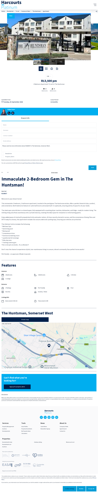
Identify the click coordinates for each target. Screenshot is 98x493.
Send (92, 168)
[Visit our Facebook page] (41, 417)
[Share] (96, 11)
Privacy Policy (58, 160)
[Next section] (7, 173)
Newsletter (8, 154)
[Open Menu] (94, 4)
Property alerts (9, 157)
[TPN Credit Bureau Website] (18, 466)
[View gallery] (41, 68)
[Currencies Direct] (38, 465)
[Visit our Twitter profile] (45, 417)
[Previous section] (2, 173)
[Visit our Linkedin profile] (49, 417)
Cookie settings (69, 489)
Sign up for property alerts (17, 387)
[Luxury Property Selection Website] (5, 456)
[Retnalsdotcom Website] (26, 456)
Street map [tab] (25, 320)
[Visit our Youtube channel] (56, 417)
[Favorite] (92, 11)
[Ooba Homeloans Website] (37, 455)
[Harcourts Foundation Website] (15, 456)
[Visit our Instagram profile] (52, 417)
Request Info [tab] (25, 118)
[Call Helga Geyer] (9, 113)
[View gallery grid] (46, 68)
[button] (2, 38)
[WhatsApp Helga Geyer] (12, 113)
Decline (81, 489)
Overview (54, 173)
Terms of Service (36, 163)
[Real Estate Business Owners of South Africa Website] (26, 465)
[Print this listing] (51, 68)
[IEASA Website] (7, 465)
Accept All (91, 489)
